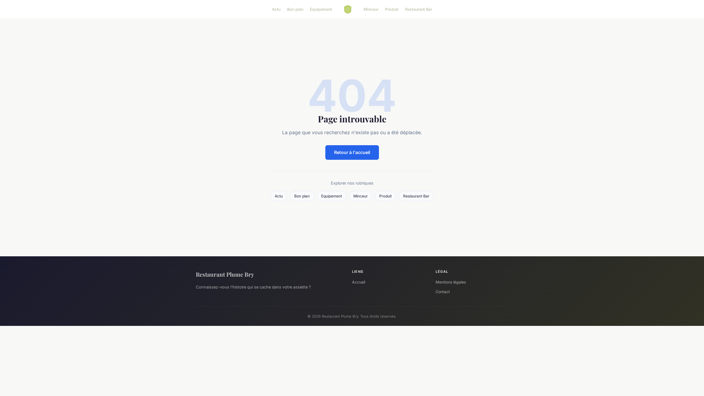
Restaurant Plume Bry (225, 274)
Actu (276, 9)
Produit (391, 9)
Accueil (358, 282)
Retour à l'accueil (352, 152)
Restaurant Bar (418, 9)
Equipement (321, 9)
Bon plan (295, 9)
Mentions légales (451, 282)
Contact (443, 291)
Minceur (371, 9)
